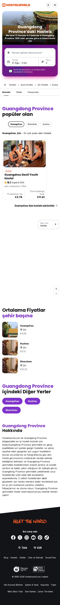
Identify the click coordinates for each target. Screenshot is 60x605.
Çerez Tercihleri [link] (45, 591)
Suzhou (32, 401)
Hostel (8, 171)
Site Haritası (30, 591)
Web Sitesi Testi (15, 591)
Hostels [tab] (6, 92)
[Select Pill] (48, 5)
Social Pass (50, 557)
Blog (6, 557)
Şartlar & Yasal (32, 585)
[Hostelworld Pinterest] (40, 537)
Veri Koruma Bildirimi (13, 585)
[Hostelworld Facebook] (13, 537)
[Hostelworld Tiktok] (47, 537)
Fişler (53, 585)
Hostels (13, 557)
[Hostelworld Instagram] (26, 537)
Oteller (23, 557)
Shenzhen (11, 410)
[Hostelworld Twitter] (20, 537)
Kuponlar (45, 585)
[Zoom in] (56, 289)
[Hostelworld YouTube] (33, 537)
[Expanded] (5, 84)
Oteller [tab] (19, 92)
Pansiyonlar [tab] (33, 92)
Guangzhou (12, 401)
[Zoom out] (56, 293)
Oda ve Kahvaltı (35, 557)
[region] (30, 258)
